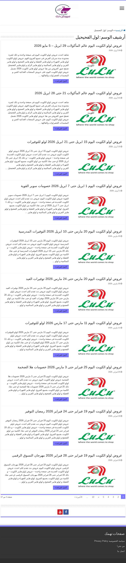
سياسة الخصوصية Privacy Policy (109, 541)
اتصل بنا (121, 551)
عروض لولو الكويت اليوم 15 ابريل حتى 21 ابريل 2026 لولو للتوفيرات (74, 142)
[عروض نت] (63, 10)
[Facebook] (66, 512)
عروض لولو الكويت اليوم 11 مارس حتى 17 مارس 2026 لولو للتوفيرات (73, 323)
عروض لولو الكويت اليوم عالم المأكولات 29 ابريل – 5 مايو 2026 (78, 45)
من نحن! (121, 546)
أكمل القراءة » (61, 81)
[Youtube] (60, 512)
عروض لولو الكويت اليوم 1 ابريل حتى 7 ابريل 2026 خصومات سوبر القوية (71, 186)
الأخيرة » (78, 497)
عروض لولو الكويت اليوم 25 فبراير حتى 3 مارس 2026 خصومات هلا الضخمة (70, 367)
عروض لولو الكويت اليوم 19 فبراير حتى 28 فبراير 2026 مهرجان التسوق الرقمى (67, 455)
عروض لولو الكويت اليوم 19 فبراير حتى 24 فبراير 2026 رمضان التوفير (73, 411)
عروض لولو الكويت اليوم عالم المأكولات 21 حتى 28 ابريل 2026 (78, 93)
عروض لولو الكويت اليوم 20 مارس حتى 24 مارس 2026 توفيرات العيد (74, 279)
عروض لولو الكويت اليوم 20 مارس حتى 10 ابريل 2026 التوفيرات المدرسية (70, 231)
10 (93, 497)
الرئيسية (119, 30)
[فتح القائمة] (122, 8)
